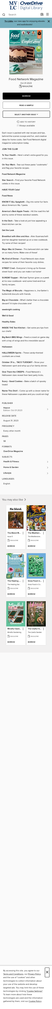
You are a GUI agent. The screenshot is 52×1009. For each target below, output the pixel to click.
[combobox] (20, 14)
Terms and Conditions (13, 974)
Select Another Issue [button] (25, 114)
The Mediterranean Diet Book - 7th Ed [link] (35, 533)
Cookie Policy (35, 1001)
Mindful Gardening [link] (14, 629)
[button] (26, 96)
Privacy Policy (34, 974)
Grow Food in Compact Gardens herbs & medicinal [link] (35, 581)
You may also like (13, 500)
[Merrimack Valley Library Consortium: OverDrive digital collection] (26, 5)
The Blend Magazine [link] (14, 533)
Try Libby (9, 21)
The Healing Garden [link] (14, 581)
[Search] (4, 14)
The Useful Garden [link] (35, 629)
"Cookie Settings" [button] (34, 991)
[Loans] (42, 15)
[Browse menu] (47, 14)
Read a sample (26, 105)
